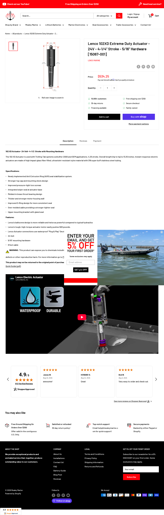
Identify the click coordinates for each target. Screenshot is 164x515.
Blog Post (57, 474)
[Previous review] (8, 379)
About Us (57, 454)
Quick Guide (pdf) (13, 266)
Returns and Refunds (94, 466)
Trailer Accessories (124, 25)
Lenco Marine (94, 60)
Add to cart (104, 117)
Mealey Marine (31, 25)
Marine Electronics (76, 25)
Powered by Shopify (13, 493)
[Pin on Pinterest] (143, 66)
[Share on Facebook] (138, 66)
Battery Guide (59, 470)
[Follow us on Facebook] (53, 495)
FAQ (55, 466)
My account (132, 17)
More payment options (139, 124)
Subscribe (131, 477)
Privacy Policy (91, 458)
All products (17, 33)
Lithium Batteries (53, 25)
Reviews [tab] (83, 141)
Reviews (57, 479)
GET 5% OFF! (80, 270)
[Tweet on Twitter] (148, 66)
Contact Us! (146, 25)
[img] (24, 379)
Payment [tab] (97, 141)
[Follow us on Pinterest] (63, 495)
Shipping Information (94, 462)
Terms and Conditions (94, 454)
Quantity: (92, 88)
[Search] (119, 16)
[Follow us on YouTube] (68, 495)
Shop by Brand (11, 25)
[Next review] (156, 379)
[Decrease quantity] (100, 88)
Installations (59, 458)
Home (7, 33)
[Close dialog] (161, 232)
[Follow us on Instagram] (58, 495)
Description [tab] (68, 141)
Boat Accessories (101, 25)
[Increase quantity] (114, 88)
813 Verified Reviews (24, 384)
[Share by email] (153, 66)
